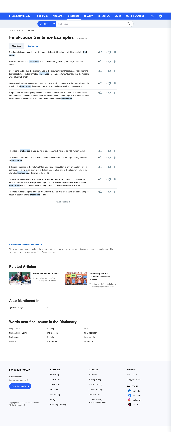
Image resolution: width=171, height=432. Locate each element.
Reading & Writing (58, 404)
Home (11, 30)
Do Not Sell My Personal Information (98, 401)
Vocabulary (55, 394)
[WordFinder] (160, 16)
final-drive (88, 341)
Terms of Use (94, 394)
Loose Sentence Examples (46, 273)
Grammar (54, 389)
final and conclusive (18, 332)
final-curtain (89, 337)
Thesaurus (55, 379)
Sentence (19, 30)
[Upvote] (100, 52)
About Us (93, 374)
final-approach (90, 332)
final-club (51, 337)
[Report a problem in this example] (115, 52)
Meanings (16, 45)
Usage (53, 399)
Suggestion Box (134, 379)
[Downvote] (109, 52)
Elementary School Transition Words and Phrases (100, 276)
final (86, 328)
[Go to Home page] (19, 16)
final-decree (52, 341)
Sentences (44, 23)
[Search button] (129, 24)
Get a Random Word (20, 386)
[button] (152, 16)
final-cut (12, 341)
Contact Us (132, 374)
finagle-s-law (15, 328)
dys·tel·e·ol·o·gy (16, 307)
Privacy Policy (95, 379)
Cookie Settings (96, 389)
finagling (50, 328)
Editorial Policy (95, 384)
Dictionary (54, 374)
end (48, 307)
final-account (52, 332)
